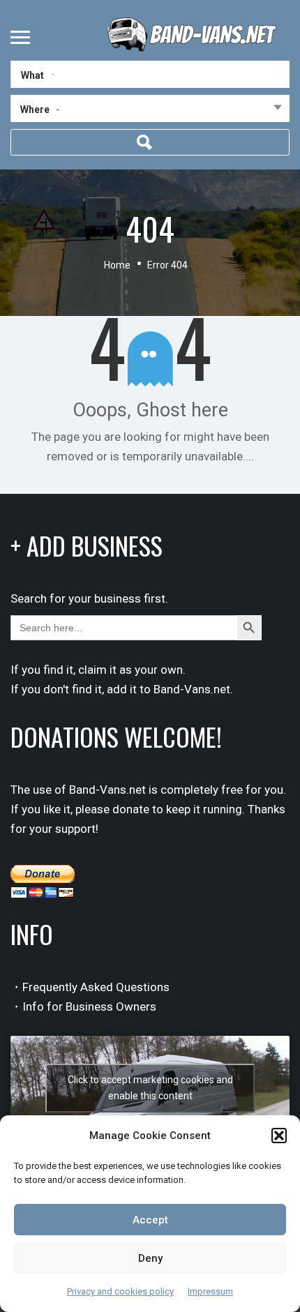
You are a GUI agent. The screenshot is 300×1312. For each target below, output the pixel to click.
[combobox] (150, 112)
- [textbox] (58, 109)
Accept (150, 1220)
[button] (279, 1136)
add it (122, 689)
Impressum (210, 1291)
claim (92, 670)
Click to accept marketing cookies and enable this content (150, 1087)
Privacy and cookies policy (120, 1291)
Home (117, 265)
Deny (150, 1258)
